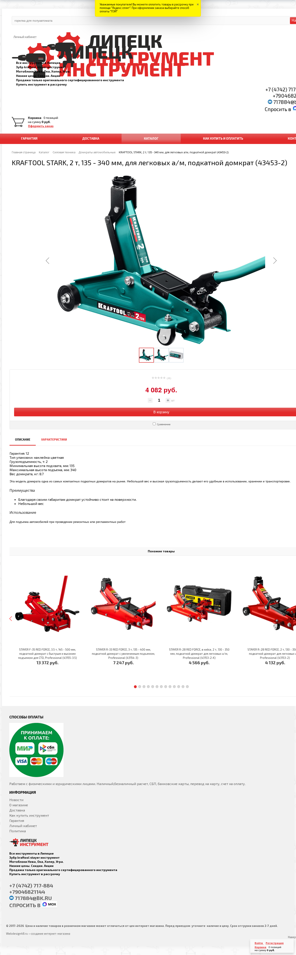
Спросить (276, 109)
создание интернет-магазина (50, 933)
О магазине (18, 805)
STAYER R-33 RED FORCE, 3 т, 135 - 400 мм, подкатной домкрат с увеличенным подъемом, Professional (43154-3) (123, 653)
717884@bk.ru (33, 898)
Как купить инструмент (29, 815)
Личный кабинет (23, 826)
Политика (17, 831)
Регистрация (275, 942)
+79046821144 (27, 892)
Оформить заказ (41, 126)
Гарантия (16, 820)
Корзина (34, 118)
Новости (16, 800)
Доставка (17, 810)
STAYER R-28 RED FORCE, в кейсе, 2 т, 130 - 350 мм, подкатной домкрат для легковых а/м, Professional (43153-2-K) (199, 653)
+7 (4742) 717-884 (31, 885)
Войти (259, 942)
